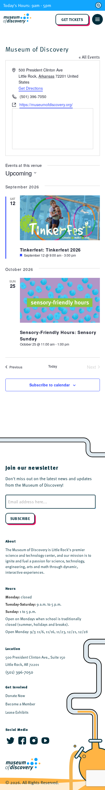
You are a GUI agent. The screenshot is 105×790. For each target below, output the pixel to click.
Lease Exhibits (17, 712)
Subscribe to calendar (49, 384)
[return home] (18, 19)
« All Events (89, 57)
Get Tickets (72, 19)
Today (52, 366)
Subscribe (20, 518)
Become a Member (20, 704)
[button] (97, 19)
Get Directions (31, 88)
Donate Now (15, 695)
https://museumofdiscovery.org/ (46, 104)
